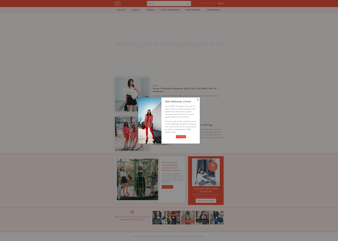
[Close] (197, 99)
